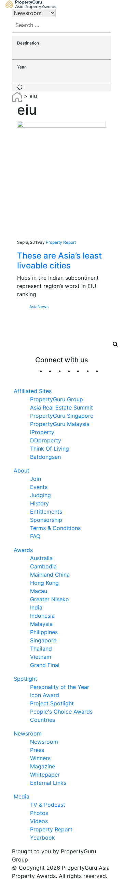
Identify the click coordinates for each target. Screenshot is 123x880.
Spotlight (25, 678)
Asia (33, 306)
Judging (40, 495)
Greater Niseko (49, 599)
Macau (38, 591)
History (39, 503)
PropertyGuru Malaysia (60, 423)
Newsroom (28, 733)
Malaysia (41, 623)
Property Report (61, 242)
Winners (40, 758)
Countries (42, 719)
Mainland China (50, 574)
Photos (39, 812)
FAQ (35, 536)
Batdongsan (45, 456)
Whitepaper (45, 774)
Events (38, 486)
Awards (23, 549)
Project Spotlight (52, 703)
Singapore (43, 640)
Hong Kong (44, 582)
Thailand (41, 648)
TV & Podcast (47, 804)
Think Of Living (49, 448)
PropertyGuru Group (56, 399)
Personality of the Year (59, 686)
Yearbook (42, 837)
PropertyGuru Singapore (61, 415)
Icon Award (44, 695)
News (43, 306)
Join (35, 478)
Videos (39, 821)
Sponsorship (46, 519)
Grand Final (44, 665)
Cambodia (43, 566)
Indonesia (42, 615)
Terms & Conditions (55, 528)
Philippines (44, 632)
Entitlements (46, 511)
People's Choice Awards (61, 711)
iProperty (42, 432)
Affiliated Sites (33, 391)
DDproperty (45, 440)
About (21, 470)
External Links (48, 782)
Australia (41, 558)
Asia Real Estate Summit (61, 407)
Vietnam (40, 656)
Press (37, 749)
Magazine (42, 766)
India (36, 607)
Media (21, 796)
